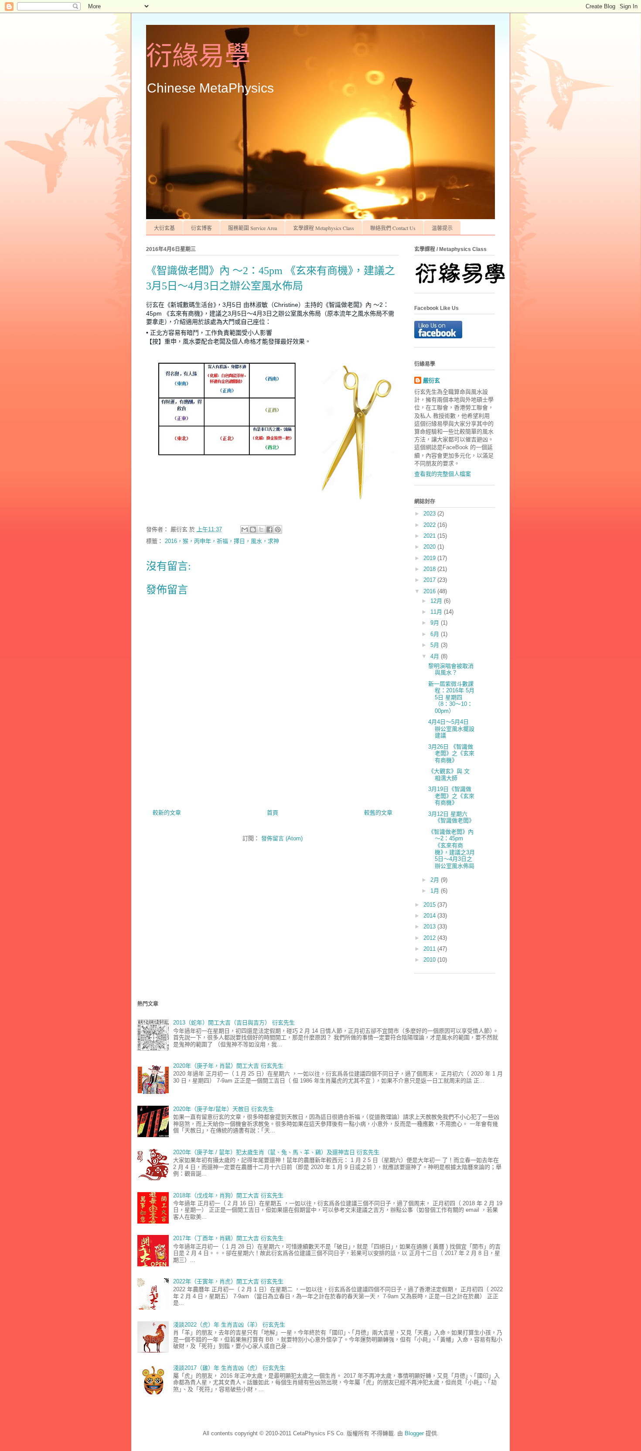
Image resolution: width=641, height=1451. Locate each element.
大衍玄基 (164, 227)
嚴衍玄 (431, 380)
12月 (437, 601)
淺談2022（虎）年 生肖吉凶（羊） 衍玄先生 (229, 1324)
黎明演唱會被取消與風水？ (451, 669)
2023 (430, 513)
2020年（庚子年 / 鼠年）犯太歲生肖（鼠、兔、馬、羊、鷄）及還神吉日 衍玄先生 (276, 1152)
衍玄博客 (201, 227)
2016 (430, 591)
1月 (435, 890)
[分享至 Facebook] (269, 529)
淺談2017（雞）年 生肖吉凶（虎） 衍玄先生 (229, 1368)
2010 (430, 959)
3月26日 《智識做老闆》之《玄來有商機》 (451, 753)
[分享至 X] (261, 529)
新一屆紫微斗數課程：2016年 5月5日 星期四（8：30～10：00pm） (451, 697)
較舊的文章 (378, 812)
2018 (430, 569)
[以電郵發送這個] (244, 529)
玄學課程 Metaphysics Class (323, 227)
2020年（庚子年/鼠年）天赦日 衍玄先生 (223, 1109)
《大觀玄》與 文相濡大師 (449, 774)
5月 (435, 645)
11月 (437, 612)
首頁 (272, 812)
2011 (430, 949)
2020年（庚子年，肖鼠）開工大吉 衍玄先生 (228, 1065)
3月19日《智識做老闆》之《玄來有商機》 (451, 796)
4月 (435, 656)
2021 (430, 536)
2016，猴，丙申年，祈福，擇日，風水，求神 (222, 541)
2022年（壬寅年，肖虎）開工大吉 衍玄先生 (228, 1281)
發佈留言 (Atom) (282, 838)
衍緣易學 (198, 56)
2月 (435, 880)
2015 (430, 904)
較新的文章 (167, 812)
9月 (435, 622)
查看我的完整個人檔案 (442, 474)
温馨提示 (442, 227)
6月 (435, 634)
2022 (430, 525)
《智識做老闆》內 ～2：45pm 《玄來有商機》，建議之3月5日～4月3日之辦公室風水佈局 (451, 849)
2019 (430, 558)
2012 (430, 938)
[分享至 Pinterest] (277, 529)
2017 (430, 580)
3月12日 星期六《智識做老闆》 (451, 817)
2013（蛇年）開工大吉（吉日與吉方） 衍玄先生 (234, 1022)
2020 (430, 546)
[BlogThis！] (253, 529)
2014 (430, 915)
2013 (430, 926)
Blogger (414, 1433)
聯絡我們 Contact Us (393, 227)
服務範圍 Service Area (252, 227)
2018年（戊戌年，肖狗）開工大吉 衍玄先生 (228, 1195)
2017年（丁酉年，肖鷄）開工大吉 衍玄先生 (228, 1238)
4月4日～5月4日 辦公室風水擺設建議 (451, 729)
